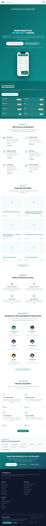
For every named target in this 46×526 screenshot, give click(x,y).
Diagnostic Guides (23, 446)
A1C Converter (27, 492)
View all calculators (23, 431)
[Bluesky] (9, 478)
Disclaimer (31, 522)
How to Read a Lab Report (10, 257)
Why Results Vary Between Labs (11, 212)
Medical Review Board (5, 501)
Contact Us (3, 506)
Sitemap (3, 508)
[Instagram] (5, 478)
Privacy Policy (20, 522)
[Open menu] (43, 2)
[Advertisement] (23, 20)
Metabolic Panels (15, 444)
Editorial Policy (4, 503)
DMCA (35, 522)
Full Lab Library (4, 494)
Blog (2, 504)
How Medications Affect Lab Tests (34, 234)
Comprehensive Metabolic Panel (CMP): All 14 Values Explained (34, 212)
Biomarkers (5, 446)
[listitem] (13, 330)
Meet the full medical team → (23, 369)
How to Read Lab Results (29, 483)
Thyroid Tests (24, 444)
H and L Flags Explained (31, 257)
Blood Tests (5, 444)
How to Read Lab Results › (32, 43)
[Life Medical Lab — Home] (8, 2)
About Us (3, 499)
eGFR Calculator (22, 464)
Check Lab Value (12, 464)
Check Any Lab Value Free (15, 43)
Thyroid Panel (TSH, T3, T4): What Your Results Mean (12, 235)
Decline (15, 522)
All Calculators (27, 487)
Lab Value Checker (28, 489)
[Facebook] (2, 478)
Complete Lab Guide (34, 464)
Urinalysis (39, 444)
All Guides (26, 494)
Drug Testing (13, 446)
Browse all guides (22, 265)
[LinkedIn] (7, 478)
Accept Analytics (7, 522)
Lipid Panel (32, 444)
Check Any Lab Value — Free (10, 94)
